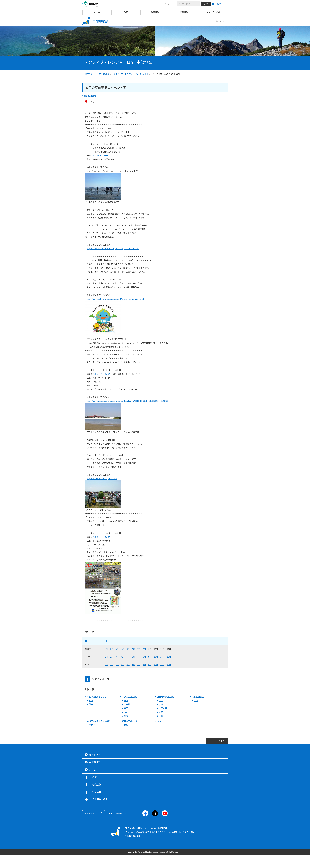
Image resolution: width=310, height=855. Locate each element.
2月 (111, 649)
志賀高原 (163, 708)
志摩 (126, 724)
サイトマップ (91, 813)
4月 (122, 649)
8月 (144, 649)
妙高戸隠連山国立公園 (96, 696)
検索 (208, 3)
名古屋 (92, 724)
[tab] (87, 679)
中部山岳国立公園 (130, 696)
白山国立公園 (198, 696)
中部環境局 (104, 74)
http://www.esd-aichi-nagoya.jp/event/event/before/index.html (115, 298)
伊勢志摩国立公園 (130, 721)
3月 (117, 649)
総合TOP (220, 21)
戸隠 (91, 700)
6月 (133, 649)
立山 (126, 712)
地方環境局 (89, 74)
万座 (161, 704)
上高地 (127, 704)
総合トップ (94, 754)
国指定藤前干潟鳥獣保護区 (98, 721)
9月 (149, 656)
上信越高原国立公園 (166, 696)
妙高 (91, 704)
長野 (159, 721)
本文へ (168, 3)
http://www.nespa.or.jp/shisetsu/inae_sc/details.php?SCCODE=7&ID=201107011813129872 (127, 400)
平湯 (126, 708)
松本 (126, 700)
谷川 (161, 700)
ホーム (97, 12)
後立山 (127, 715)
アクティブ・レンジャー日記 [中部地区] (131, 74)
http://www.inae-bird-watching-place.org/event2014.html (113, 248)
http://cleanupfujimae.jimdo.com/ (102, 478)
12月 (169, 656)
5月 (128, 649)
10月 (156, 656)
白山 (196, 700)
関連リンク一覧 (115, 813)
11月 (162, 656)
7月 (138, 649)
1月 (106, 649)
